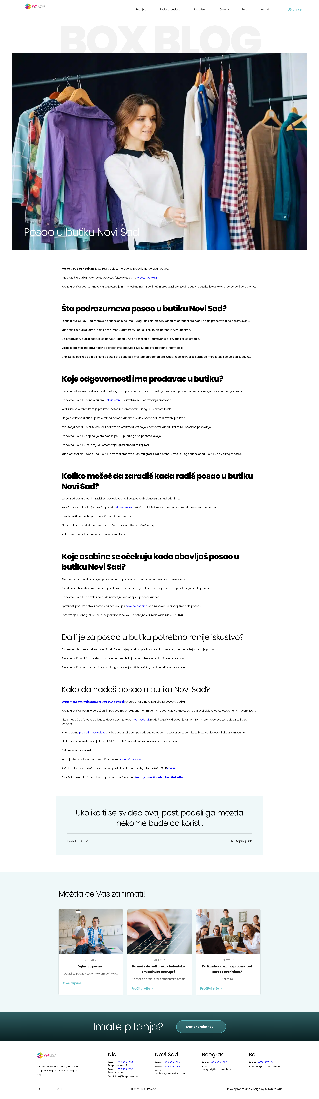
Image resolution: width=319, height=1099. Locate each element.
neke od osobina (136, 606)
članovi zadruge (130, 759)
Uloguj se (140, 9)
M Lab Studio (273, 1089)
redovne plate (123, 507)
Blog (245, 9)
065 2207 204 (266, 1062)
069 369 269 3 (219, 1062)
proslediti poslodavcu (93, 732)
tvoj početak (141, 719)
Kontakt (265, 9)
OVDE (171, 768)
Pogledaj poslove (170, 9)
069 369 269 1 (125, 1062)
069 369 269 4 (172, 1062)
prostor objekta (147, 277)
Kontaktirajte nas (199, 1027)
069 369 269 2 (125, 1069)
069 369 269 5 (172, 1066)
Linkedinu (178, 777)
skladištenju (114, 400)
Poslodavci (199, 9)
